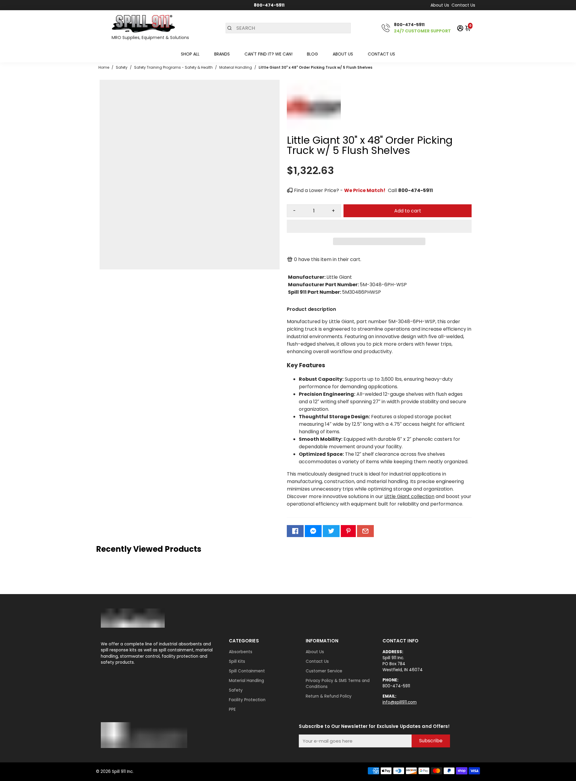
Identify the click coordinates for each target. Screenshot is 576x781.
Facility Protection (247, 700)
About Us (439, 5)
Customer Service (324, 671)
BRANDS (222, 54)
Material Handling (246, 680)
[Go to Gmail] (365, 531)
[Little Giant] (314, 132)
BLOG (312, 54)
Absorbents (240, 652)
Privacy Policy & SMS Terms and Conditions (338, 683)
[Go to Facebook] (295, 531)
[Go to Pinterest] (348, 531)
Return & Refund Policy (329, 696)
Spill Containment (247, 671)
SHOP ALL (190, 54)
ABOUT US (343, 54)
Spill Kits (237, 661)
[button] (379, 226)
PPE (232, 709)
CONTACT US (381, 54)
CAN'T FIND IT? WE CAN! (268, 54)
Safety (236, 690)
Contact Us (463, 5)
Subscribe (430, 740)
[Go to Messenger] (313, 531)
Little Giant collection (409, 496)
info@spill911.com (399, 702)
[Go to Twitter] (331, 531)
